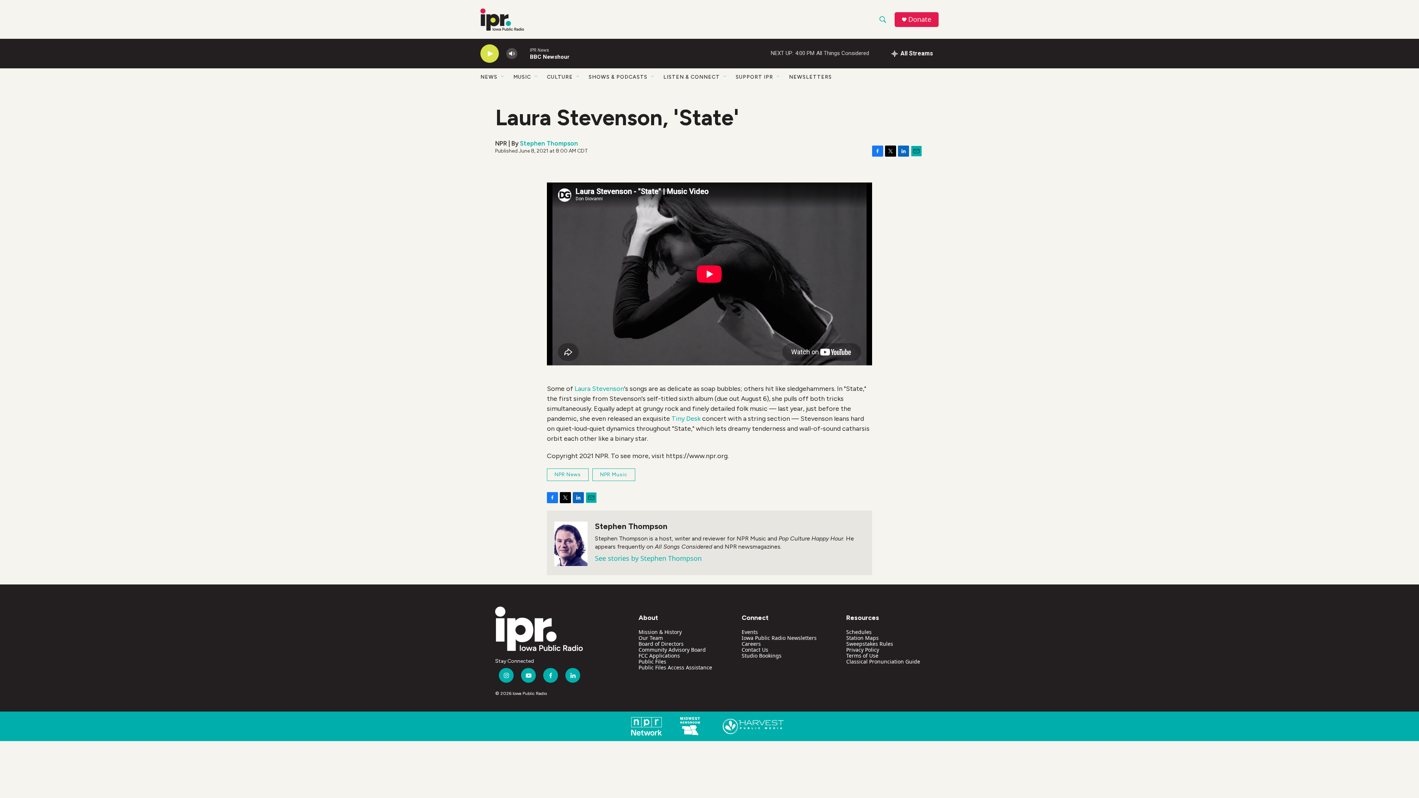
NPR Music (613, 474)
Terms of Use (862, 655)
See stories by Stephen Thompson (648, 558)
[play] (490, 54)
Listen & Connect (691, 77)
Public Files (652, 661)
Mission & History (660, 631)
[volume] (512, 53)
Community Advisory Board (672, 649)
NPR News (568, 474)
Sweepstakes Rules (869, 643)
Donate (919, 19)
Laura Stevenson (599, 389)
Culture (560, 77)
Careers (751, 643)
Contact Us (755, 649)
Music (522, 77)
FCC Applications (659, 655)
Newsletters (810, 77)
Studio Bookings (762, 655)
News (488, 77)
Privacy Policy (862, 649)
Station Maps (862, 637)
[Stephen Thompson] (571, 544)
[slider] (524, 53)
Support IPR (754, 77)
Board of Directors (661, 643)
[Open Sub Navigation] (503, 77)
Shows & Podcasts (618, 77)
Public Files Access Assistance (675, 667)
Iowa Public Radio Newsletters (779, 637)
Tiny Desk (686, 419)
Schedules (859, 631)
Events (750, 631)
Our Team (651, 637)
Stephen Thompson (549, 143)
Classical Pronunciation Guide (883, 661)
